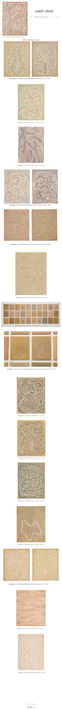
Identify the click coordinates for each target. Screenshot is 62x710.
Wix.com (34, 703)
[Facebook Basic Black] (28, 707)
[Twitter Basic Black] (31, 707)
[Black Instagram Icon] (33, 707)
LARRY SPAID (44, 11)
